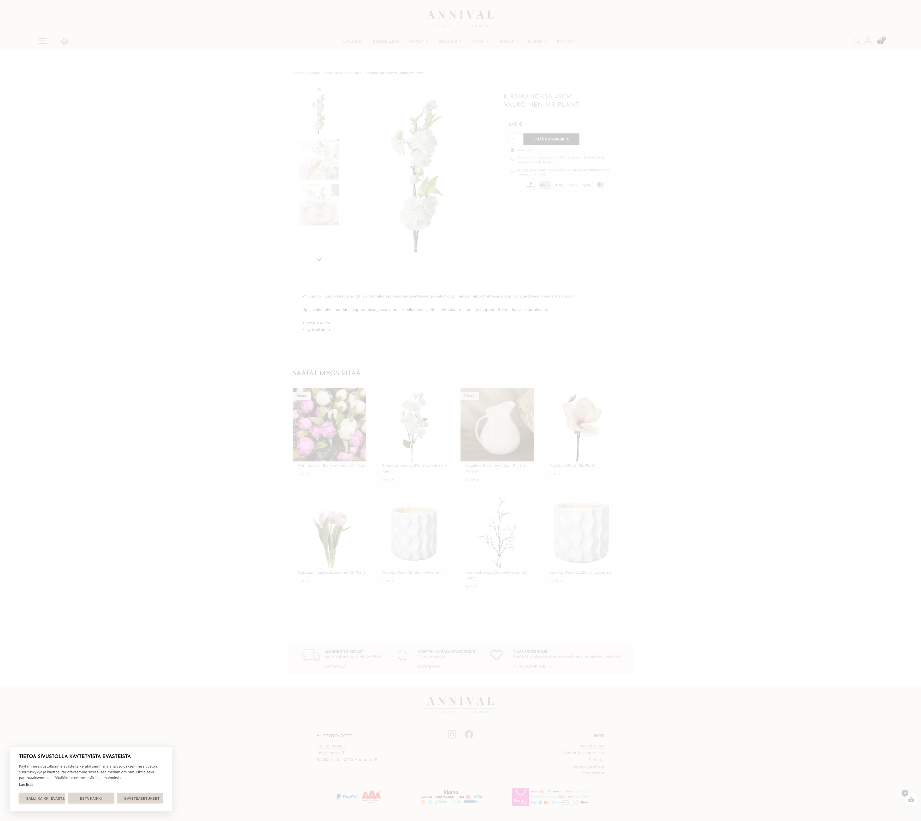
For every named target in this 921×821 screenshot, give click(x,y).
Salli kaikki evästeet (45, 798)
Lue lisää (26, 784)
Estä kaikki (91, 798)
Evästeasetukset (141, 798)
